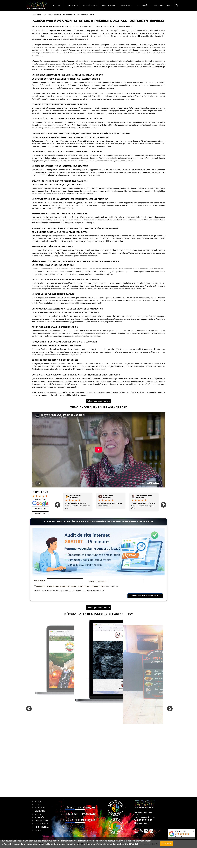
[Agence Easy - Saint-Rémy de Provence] (36, 5)
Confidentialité (41, 824)
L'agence (38, 804)
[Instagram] (146, 832)
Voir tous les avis (40, 508)
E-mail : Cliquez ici (143, 823)
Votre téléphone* (97, 581)
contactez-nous (52, 392)
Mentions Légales (42, 827)
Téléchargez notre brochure (98, 401)
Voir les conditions (112, 586)
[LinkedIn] (151, 832)
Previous (55, 503)
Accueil (57, 5)
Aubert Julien (75, 495)
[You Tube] (136, 832)
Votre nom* (39, 581)
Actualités (142, 5)
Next (161, 503)
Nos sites (38, 814)
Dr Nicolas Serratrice (111, 495)
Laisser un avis (40, 513)
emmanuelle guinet (143, 495)
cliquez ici (131, 844)
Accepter (166, 843)
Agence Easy (180, 831)
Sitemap (38, 830)
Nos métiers (40, 808)
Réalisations (108, 5)
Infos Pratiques (41, 820)
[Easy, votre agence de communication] (141, 832)
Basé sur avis (179, 837)
